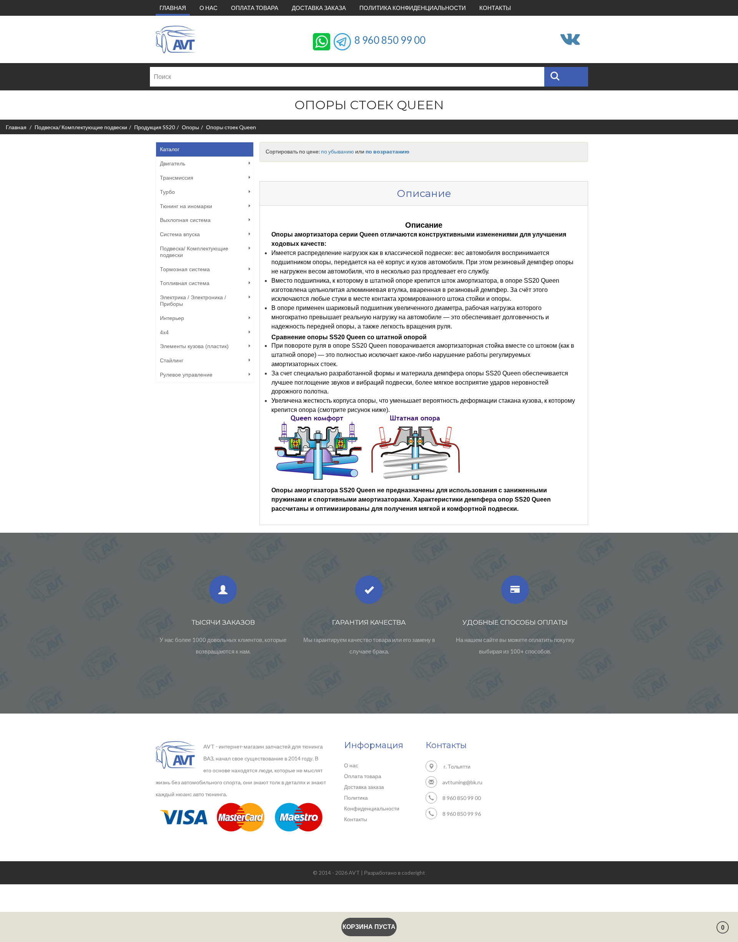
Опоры (190, 127)
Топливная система (184, 283)
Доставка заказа (319, 7)
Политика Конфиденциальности (412, 7)
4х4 (164, 332)
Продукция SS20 (154, 127)
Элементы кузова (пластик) (194, 346)
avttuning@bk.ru (462, 782)
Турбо (167, 192)
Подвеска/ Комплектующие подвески (81, 127)
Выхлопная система (185, 220)
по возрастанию (387, 151)
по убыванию (337, 151)
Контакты (495, 7)
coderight (413, 872)
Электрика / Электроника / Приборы (193, 300)
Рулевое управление (186, 375)
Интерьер (172, 318)
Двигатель (172, 163)
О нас (208, 7)
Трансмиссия (176, 178)
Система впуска (180, 234)
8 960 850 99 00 (390, 39)
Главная (175, 7)
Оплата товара (254, 7)
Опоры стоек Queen (231, 127)
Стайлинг (171, 360)
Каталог (170, 149)
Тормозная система (185, 269)
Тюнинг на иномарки (186, 206)
